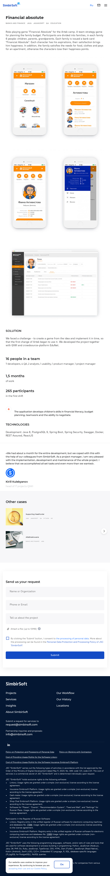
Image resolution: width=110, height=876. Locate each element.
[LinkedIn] (8, 745)
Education (56, 23)
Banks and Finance (15, 23)
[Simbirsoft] (10, 5)
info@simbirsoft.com (19, 734)
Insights (11, 705)
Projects (11, 693)
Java (29, 23)
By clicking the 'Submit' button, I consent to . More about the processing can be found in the (57, 642)
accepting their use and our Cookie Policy (27, 868)
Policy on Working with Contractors (75, 752)
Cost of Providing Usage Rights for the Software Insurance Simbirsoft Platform (42, 762)
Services (11, 699)
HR (52, 518)
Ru (91, 5)
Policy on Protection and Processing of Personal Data (30, 752)
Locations (62, 705)
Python (46, 518)
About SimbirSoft (17, 712)
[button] (104, 531)
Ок (62, 864)
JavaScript (38, 23)
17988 (29, 825)
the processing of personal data (72, 638)
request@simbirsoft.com (22, 724)
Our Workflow (65, 693)
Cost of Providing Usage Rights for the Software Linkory (31, 757)
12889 (49, 834)
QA (47, 23)
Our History (63, 699)
